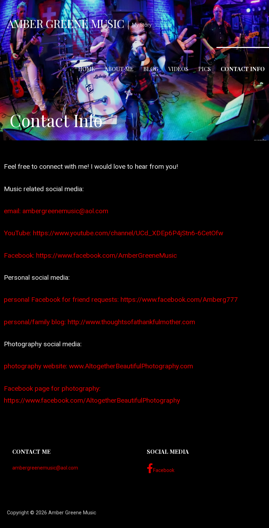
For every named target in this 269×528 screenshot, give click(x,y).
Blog (150, 68)
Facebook (163, 470)
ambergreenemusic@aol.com (45, 468)
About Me (119, 68)
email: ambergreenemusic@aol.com (56, 211)
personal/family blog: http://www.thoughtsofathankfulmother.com (99, 322)
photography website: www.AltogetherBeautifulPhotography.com (98, 366)
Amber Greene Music (65, 23)
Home (86, 68)
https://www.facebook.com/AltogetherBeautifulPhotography (92, 400)
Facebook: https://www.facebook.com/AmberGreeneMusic (90, 255)
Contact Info (243, 68)
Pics (204, 68)
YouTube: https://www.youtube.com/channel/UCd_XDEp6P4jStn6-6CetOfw (113, 233)
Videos (178, 68)
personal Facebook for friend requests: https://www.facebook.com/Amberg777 (121, 300)
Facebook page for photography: (52, 388)
